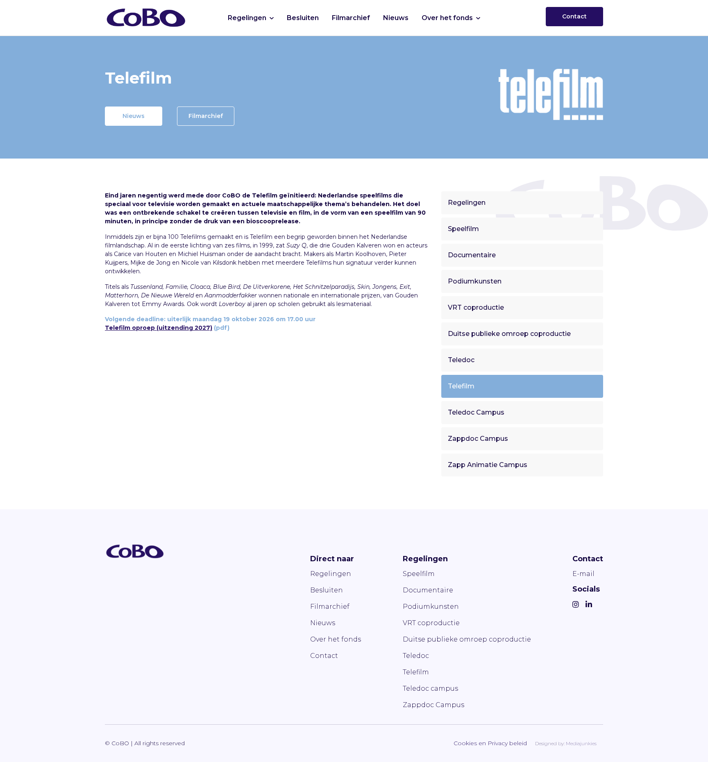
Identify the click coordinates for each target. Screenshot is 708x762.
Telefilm (461, 386)
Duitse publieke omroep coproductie (509, 334)
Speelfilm (463, 229)
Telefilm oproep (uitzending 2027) (158, 327)
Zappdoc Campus (478, 438)
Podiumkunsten (475, 281)
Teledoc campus (430, 688)
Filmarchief (351, 18)
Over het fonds (447, 18)
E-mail (583, 574)
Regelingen (247, 18)
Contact (574, 16)
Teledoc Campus (476, 412)
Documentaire (472, 255)
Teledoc (461, 360)
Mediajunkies (581, 743)
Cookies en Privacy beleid (490, 743)
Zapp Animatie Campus (487, 465)
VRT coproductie (476, 307)
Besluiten (303, 18)
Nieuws (395, 18)
